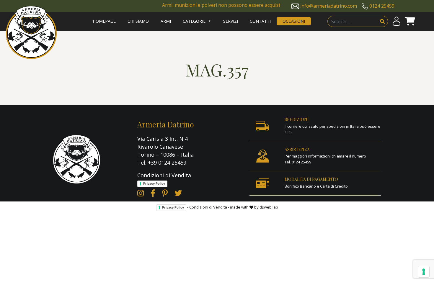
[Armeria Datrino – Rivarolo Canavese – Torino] (31, 32)
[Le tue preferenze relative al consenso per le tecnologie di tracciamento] (423, 271)
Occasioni (294, 21)
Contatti (260, 21)
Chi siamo (138, 21)
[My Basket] (410, 21)
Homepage (104, 21)
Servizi (230, 21)
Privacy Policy (154, 183)
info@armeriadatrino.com (328, 6)
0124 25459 (381, 6)
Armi (166, 21)
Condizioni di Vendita (164, 175)
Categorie (194, 21)
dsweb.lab (269, 207)
